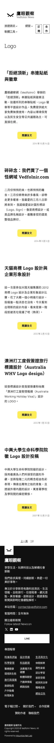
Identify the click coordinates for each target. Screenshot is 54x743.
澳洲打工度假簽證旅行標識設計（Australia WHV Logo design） (26, 367)
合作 (46, 29)
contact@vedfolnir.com (32, 607)
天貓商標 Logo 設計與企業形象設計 (26, 271)
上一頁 (24, 541)
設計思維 (25, 657)
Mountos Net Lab (24, 735)
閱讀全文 (29, 136)
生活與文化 (42, 657)
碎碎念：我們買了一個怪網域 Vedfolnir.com (26, 174)
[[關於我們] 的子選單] (35, 706)
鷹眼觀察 (25, 13)
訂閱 (39, 29)
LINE (27, 638)
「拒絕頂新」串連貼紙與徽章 (26, 76)
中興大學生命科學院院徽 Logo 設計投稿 (26, 453)
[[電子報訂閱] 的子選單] (19, 706)
